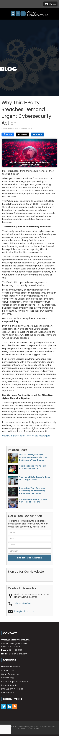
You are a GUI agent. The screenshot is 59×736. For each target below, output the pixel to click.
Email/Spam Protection (12, 689)
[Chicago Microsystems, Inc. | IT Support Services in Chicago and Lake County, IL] (29, 14)
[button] (50, 4)
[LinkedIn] (9, 706)
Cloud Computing (10, 674)
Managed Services (10, 666)
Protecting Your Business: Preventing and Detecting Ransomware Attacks (32, 491)
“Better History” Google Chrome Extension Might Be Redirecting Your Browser (33, 457)
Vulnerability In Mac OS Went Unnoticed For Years (33, 500)
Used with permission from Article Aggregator (26, 435)
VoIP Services (7, 692)
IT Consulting (7, 677)
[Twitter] (3, 706)
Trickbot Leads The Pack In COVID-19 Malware (32, 467)
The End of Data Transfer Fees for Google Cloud (34, 478)
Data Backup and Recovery (14, 681)
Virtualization (7, 670)
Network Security (9, 685)
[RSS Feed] (14, 706)
